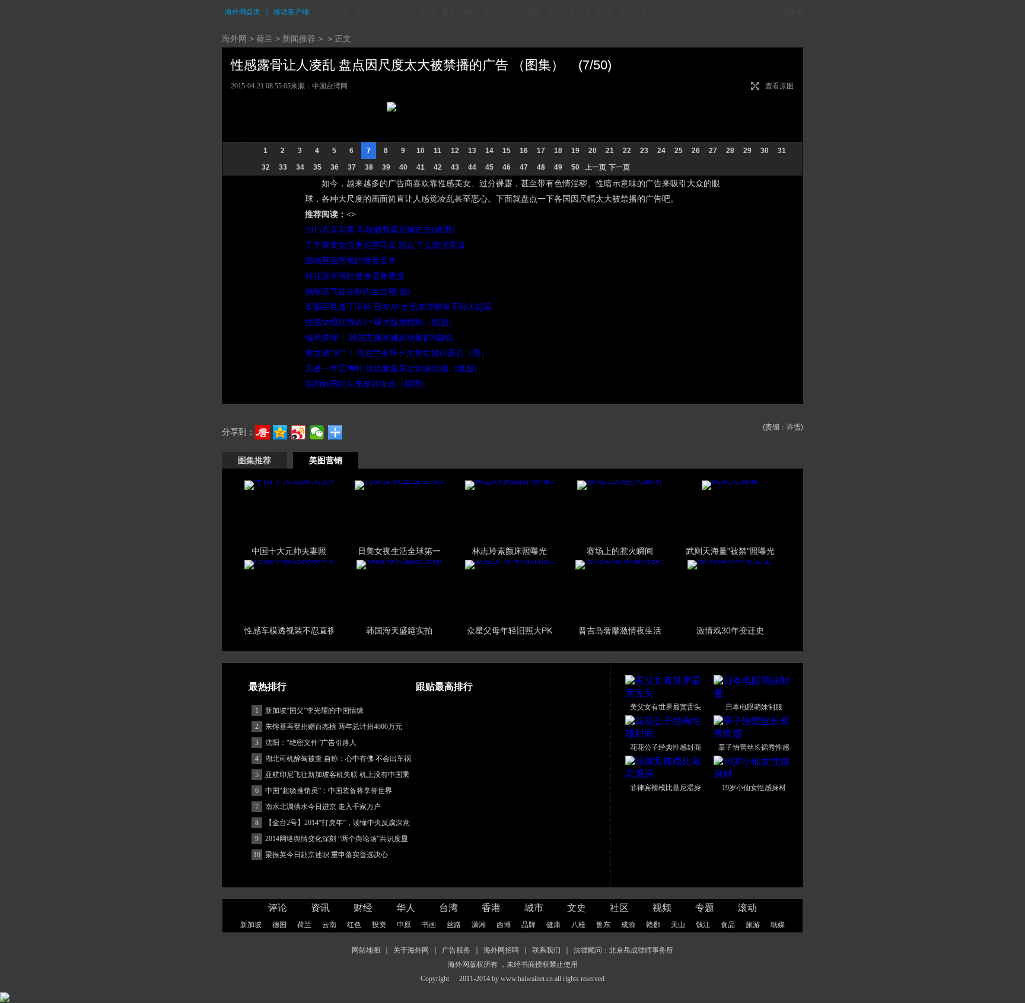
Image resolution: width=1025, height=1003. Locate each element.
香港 (448, 12)
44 (472, 167)
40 (403, 167)
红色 (354, 925)
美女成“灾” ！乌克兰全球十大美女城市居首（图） (397, 353)
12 (455, 151)
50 (575, 167)
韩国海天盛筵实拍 (399, 630)
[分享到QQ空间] (280, 432)
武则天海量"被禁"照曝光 (730, 551)
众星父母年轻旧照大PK (509, 630)
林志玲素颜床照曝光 (509, 551)
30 (764, 151)
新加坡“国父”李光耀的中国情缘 (314, 710)
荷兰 (626, 12)
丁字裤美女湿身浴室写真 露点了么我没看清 (385, 245)
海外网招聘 (501, 950)
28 (730, 151)
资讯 (363, 12)
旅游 (753, 925)
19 (575, 151)
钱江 (703, 925)
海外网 (234, 38)
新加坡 (580, 12)
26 (696, 151)
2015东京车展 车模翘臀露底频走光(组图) (379, 229)
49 (558, 167)
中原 (404, 925)
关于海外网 (411, 950)
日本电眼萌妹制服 (753, 707)
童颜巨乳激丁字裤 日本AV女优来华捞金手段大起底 (398, 307)
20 (592, 151)
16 (524, 151)
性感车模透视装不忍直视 (290, 630)
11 (437, 151)
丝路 (454, 925)
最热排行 (268, 687)
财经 (384, 12)
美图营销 (325, 460)
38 (369, 167)
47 (524, 167)
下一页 (619, 167)
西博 (503, 925)
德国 (605, 12)
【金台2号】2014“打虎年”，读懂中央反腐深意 (337, 823)
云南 (555, 12)
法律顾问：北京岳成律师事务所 (623, 950)
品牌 (528, 925)
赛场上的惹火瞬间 (620, 551)
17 (541, 151)
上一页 (595, 167)
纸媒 (778, 925)
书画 (429, 925)
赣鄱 (653, 925)
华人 (406, 12)
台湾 (427, 12)
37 (352, 167)
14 (489, 151)
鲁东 (603, 925)
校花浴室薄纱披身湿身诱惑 (355, 276)
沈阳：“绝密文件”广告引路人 (310, 742)
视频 (534, 12)
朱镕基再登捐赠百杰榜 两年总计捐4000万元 (333, 726)
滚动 (648, 12)
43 (455, 167)
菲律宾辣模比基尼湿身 (665, 788)
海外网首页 (242, 12)
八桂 (578, 925)
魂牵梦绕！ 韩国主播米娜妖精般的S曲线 (379, 337)
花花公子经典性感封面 (665, 747)
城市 (470, 12)
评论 (342, 12)
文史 (576, 908)
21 (610, 151)
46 (506, 167)
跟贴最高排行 (444, 687)
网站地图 (366, 950)
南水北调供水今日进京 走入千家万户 (323, 807)
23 (644, 151)
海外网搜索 (785, 12)
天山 (678, 925)
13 (472, 151)
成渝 (628, 925)
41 (420, 167)
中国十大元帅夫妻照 (289, 551)
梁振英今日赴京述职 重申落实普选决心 (326, 855)
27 (713, 151)
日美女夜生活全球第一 (399, 551)
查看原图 (779, 86)
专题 (704, 908)
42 (438, 167)
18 (558, 151)
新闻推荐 (299, 38)
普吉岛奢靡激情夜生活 (619, 630)
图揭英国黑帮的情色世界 (350, 260)
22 (627, 151)
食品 (728, 925)
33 (283, 167)
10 (420, 151)
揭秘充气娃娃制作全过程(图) (357, 291)
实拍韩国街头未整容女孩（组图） (367, 384)
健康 (553, 925)
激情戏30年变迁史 (730, 630)
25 (678, 151)
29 (747, 151)
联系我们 (546, 950)
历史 (491, 12)
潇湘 (479, 925)
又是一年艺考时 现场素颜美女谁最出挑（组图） (393, 368)
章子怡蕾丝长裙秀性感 (754, 747)
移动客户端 (291, 12)
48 (541, 167)
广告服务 (456, 950)
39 (386, 167)
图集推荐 (254, 460)
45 (489, 167)
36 (334, 167)
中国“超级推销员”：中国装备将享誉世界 (328, 791)
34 (300, 167)
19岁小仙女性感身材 (754, 788)
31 (782, 151)
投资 (379, 925)
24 (661, 151)
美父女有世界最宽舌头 (665, 707)
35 (317, 167)
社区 (512, 12)
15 (506, 151)
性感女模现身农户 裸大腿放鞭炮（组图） (381, 322)
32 (266, 167)
